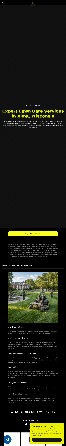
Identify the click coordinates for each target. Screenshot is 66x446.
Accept (47, 440)
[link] (33, 2)
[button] (5, 2)
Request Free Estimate (33, 234)
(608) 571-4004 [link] (33, 105)
